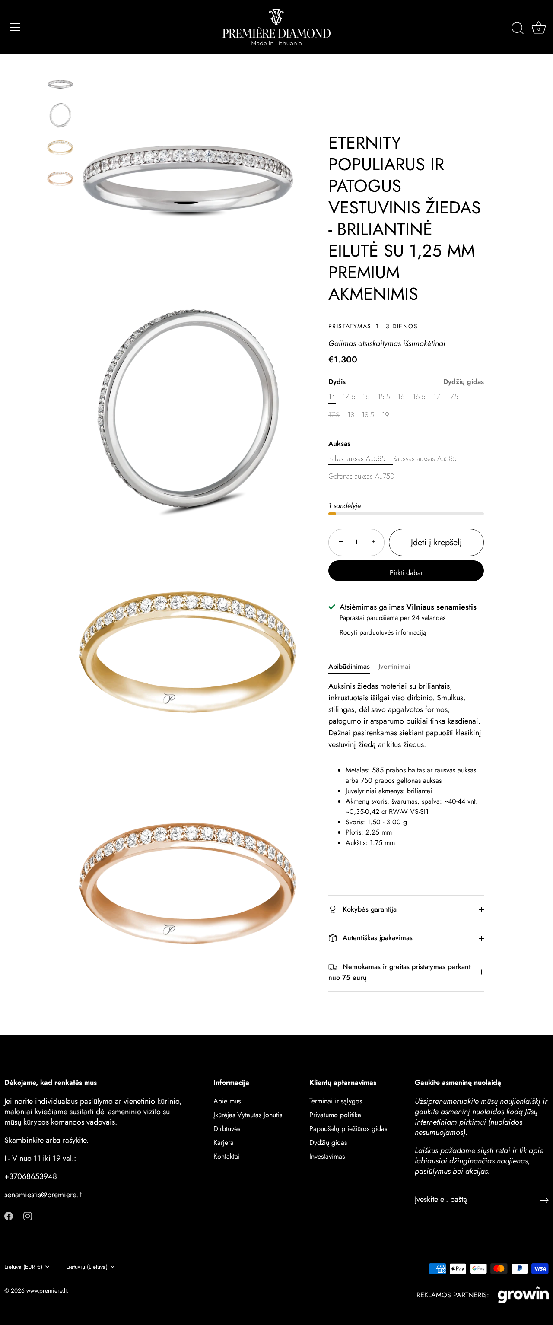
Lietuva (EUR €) (23, 1267)
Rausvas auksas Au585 (425, 458)
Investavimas (327, 1156)
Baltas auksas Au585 (356, 458)
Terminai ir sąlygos (335, 1101)
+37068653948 (30, 1176)
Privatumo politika (335, 1115)
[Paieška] (517, 28)
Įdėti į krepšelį (436, 542)
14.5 (349, 397)
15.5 (384, 397)
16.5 (419, 397)
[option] (60, 86)
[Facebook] (8, 1215)
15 (366, 397)
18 (350, 415)
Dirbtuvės (226, 1129)
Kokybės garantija (368, 909)
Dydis (406, 382)
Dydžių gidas (463, 382)
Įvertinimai (394, 666)
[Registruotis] (544, 1199)
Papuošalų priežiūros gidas (348, 1129)
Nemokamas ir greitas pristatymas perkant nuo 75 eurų (399, 971)
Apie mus (227, 1101)
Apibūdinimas (349, 666)
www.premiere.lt (46, 1290)
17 (436, 397)
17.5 (452, 397)
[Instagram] (27, 1215)
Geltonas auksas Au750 (361, 476)
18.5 (368, 415)
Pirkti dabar (406, 573)
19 (385, 415)
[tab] (353, 666)
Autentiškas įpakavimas (376, 938)
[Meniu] (15, 27)
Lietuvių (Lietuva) (87, 1267)
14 (331, 397)
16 (401, 397)
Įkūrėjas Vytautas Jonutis (247, 1115)
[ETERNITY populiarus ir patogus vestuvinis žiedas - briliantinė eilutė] (60, 84)
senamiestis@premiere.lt (43, 1194)
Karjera (223, 1142)
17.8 (334, 415)
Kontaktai (226, 1156)
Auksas (339, 443)
